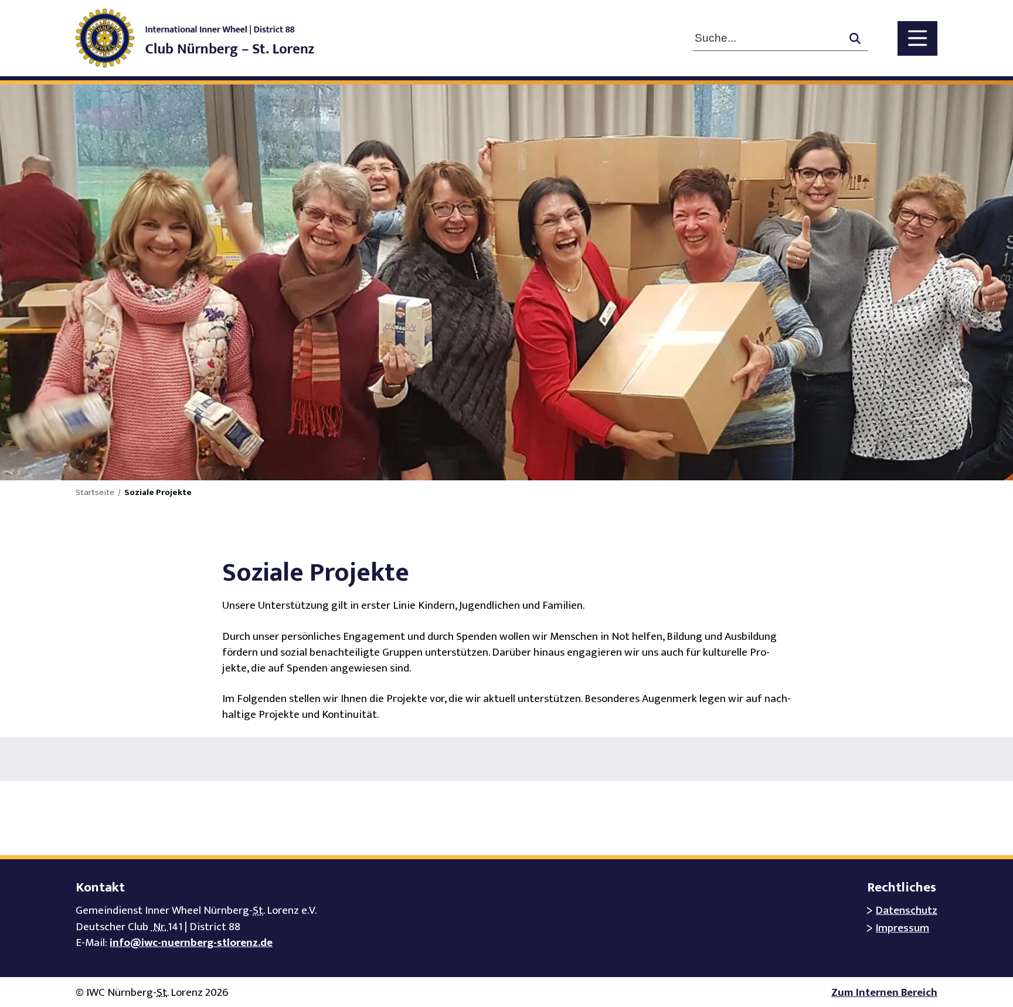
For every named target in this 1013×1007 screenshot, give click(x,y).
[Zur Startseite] (207, 38)
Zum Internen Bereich (884, 993)
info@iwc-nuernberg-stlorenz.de (191, 943)
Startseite (95, 492)
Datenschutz (906, 910)
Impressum (902, 928)
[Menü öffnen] (917, 38)
